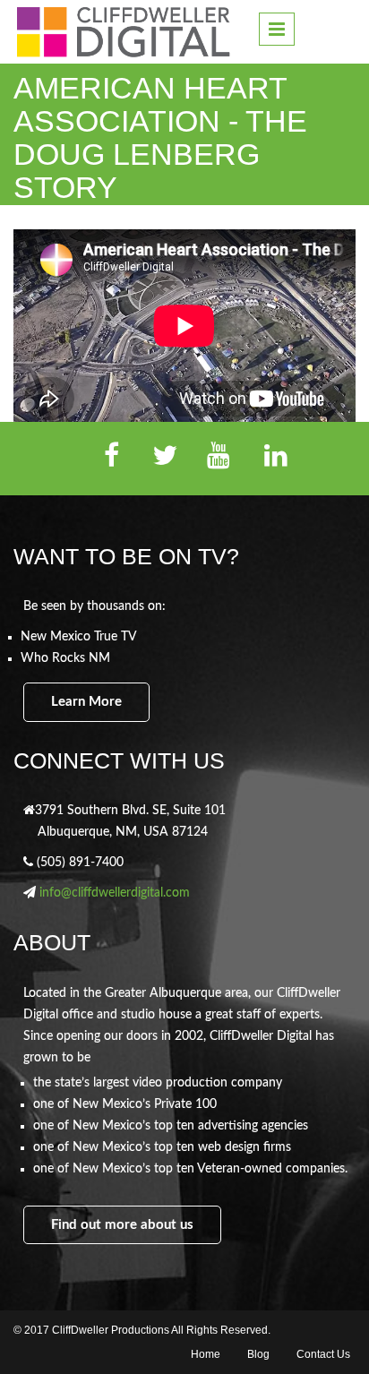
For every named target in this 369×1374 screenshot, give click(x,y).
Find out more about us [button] (122, 1225)
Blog (258, 1354)
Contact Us (323, 1354)
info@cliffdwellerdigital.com (114, 893)
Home (205, 1354)
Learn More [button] (86, 701)
